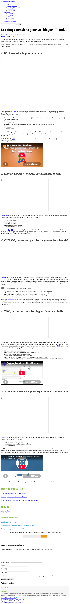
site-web (21, 34)
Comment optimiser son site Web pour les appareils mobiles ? (20, 500)
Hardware (10, 15)
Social (9, 16)
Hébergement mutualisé (14, 7)
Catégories (7, 12)
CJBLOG (3, 277)
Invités (6, 20)
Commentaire (5, 562)
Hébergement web (12, 6)
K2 (13, 111)
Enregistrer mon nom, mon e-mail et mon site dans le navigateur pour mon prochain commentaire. (33, 576)
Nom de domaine (12, 10)
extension (7, 34)
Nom (3, 565)
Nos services (7, 4)
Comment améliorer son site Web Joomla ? (14, 493)
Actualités (10, 13)
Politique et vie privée (18, 599)
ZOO (8, 342)
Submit (19, 24)
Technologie (11, 18)
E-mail (3, 569)
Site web (3, 572)
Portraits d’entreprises (10, 21)
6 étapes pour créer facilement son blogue (14, 497)
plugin (17, 34)
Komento (4, 437)
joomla (13, 34)
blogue (2, 34)
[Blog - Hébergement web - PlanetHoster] (8, 1)
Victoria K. (5, 36)
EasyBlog (4, 215)
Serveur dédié (11, 9)
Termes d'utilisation (6, 599)
